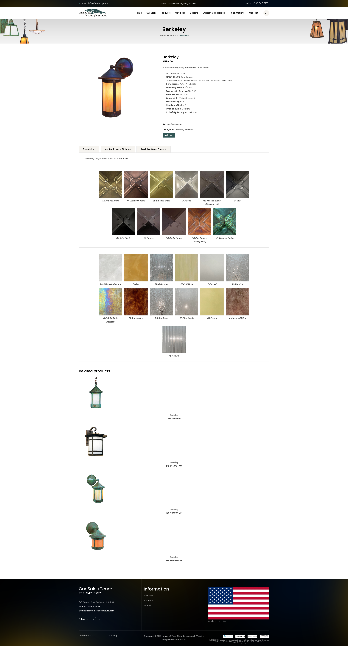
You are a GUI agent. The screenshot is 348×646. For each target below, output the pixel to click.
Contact (253, 12)
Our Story (151, 12)
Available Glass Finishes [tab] (153, 149)
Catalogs (180, 12)
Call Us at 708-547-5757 (256, 3)
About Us (148, 595)
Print (170, 135)
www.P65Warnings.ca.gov (238, 643)
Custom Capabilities (214, 12)
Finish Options (237, 12)
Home (139, 12)
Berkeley (180, 129)
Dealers (194, 12)
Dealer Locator (86, 635)
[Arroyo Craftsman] (93, 13)
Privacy (147, 605)
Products (166, 12)
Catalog (113, 635)
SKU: (165, 124)
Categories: (169, 129)
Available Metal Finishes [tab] (118, 149)
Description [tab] (89, 149)
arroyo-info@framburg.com (94, 3)
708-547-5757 (90, 593)
